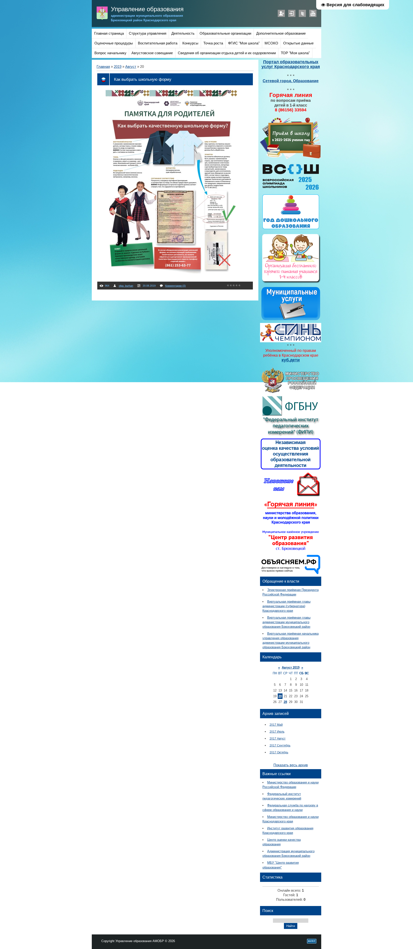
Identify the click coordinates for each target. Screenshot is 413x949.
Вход (291, 13)
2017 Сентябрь (280, 745)
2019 (117, 67)
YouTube (312, 13)
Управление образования (147, 9)
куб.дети (291, 360)
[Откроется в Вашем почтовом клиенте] (290, 496)
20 (280, 696)
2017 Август (278, 738)
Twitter (302, 13)
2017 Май (276, 724)
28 (285, 702)
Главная (103, 67)
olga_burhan (126, 285)
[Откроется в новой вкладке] (290, 392)
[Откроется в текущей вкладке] (290, 158)
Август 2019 (290, 667)
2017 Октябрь (279, 752)
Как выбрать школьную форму (142, 79)
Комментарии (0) (175, 285)
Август (130, 67)
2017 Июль (277, 731)
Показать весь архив (290, 765)
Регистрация (281, 13)
